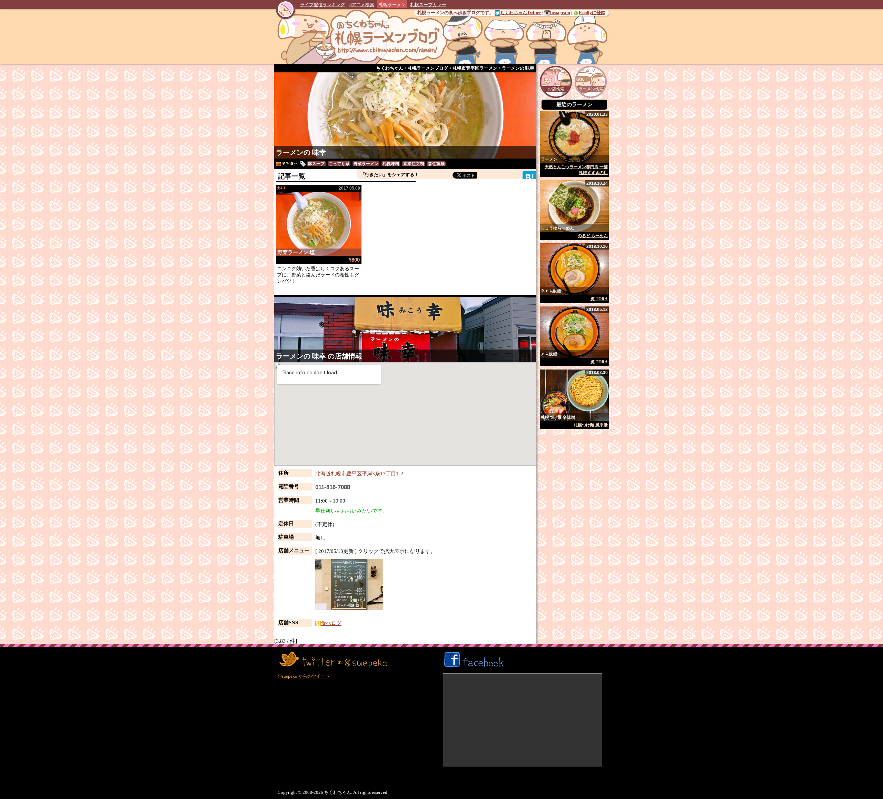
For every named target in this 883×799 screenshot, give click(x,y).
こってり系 (339, 163)
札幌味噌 (391, 163)
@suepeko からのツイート (304, 676)
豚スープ (316, 163)
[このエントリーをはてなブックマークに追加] (529, 177)
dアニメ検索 (361, 4)
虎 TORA (599, 298)
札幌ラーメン (392, 4)
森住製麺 (436, 163)
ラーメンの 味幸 (301, 152)
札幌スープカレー (428, 4)
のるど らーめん (593, 235)
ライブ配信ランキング (322, 4)
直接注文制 (413, 163)
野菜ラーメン (366, 163)
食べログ (331, 623)
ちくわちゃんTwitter (520, 12)
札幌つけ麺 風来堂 (591, 425)
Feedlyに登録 (592, 12)
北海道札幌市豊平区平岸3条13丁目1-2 (359, 473)
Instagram (560, 12)
